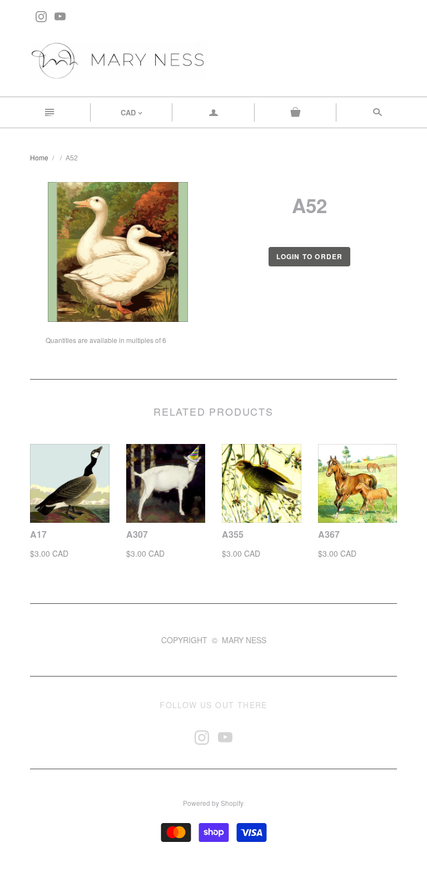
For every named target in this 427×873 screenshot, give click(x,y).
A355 (233, 534)
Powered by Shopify (213, 803)
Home (39, 157)
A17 (38, 534)
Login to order (309, 256)
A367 (329, 534)
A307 (137, 534)
